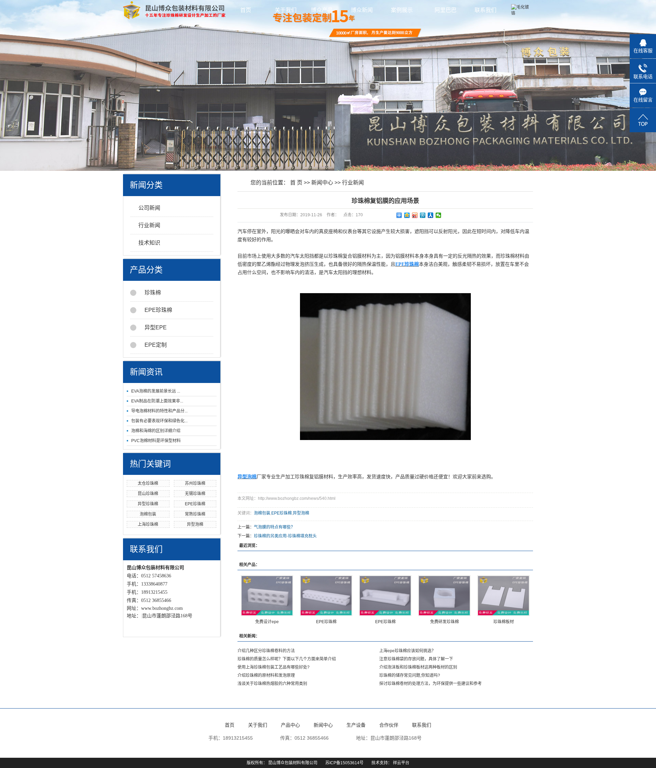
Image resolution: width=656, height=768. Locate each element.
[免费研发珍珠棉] (444, 595)
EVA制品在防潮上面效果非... (157, 401)
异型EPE (156, 327)
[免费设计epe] (267, 595)
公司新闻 (149, 208)
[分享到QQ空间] (407, 215)
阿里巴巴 (445, 10)
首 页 (296, 183)
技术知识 (149, 243)
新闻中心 (322, 183)
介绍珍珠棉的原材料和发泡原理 (266, 675)
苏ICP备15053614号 (344, 762)
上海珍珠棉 (148, 524)
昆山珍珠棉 (148, 493)
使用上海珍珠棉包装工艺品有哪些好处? (273, 667)
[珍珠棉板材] (503, 595)
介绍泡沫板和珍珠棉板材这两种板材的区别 (418, 667)
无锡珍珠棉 (195, 493)
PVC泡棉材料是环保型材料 (156, 440)
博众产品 (322, 10)
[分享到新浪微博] (415, 215)
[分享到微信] (438, 215)
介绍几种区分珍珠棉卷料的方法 (266, 650)
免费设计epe (267, 621)
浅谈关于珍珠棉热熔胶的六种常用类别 (272, 683)
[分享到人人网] (431, 215)
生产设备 (356, 725)
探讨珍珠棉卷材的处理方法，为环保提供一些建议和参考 (430, 683)
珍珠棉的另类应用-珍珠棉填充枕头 (285, 536)
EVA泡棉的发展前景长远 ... (155, 391)
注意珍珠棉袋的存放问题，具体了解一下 (416, 659)
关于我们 (286, 10)
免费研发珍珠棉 (444, 621)
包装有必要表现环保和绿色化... (159, 421)
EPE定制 (156, 345)
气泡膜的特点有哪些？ (274, 527)
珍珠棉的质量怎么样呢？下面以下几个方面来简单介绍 (286, 659)
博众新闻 (362, 10)
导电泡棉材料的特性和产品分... (159, 411)
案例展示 (402, 10)
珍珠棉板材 (503, 621)
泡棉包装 (148, 514)
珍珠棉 (153, 293)
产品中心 (290, 725)
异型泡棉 (195, 524)
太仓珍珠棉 (148, 483)
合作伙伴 (388, 725)
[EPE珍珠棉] (326, 595)
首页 (245, 10)
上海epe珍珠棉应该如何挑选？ (407, 650)
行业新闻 (149, 225)
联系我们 (485, 10)
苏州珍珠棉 (195, 483)
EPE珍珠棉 (158, 310)
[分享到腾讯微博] (423, 215)
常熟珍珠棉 (195, 514)
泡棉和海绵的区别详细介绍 (155, 430)
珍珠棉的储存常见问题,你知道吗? (409, 675)
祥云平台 (401, 762)
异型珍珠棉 (148, 504)
